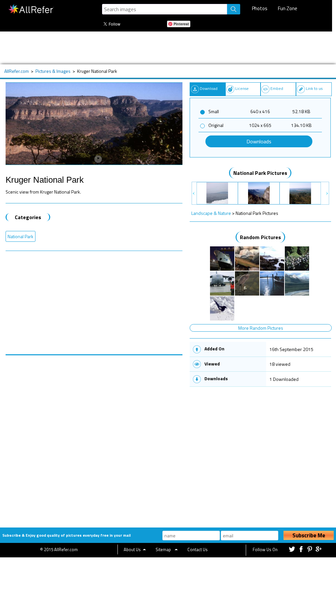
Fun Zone (287, 8)
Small (213, 111)
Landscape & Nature (211, 213)
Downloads (258, 141)
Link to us (314, 88)
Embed (276, 88)
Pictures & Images (53, 71)
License (242, 88)
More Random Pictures (260, 327)
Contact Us (197, 549)
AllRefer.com (16, 71)
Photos (259, 8)
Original (215, 125)
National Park (20, 236)
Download (209, 88)
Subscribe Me (308, 535)
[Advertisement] (164, 48)
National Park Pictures (260, 173)
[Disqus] (94, 437)
